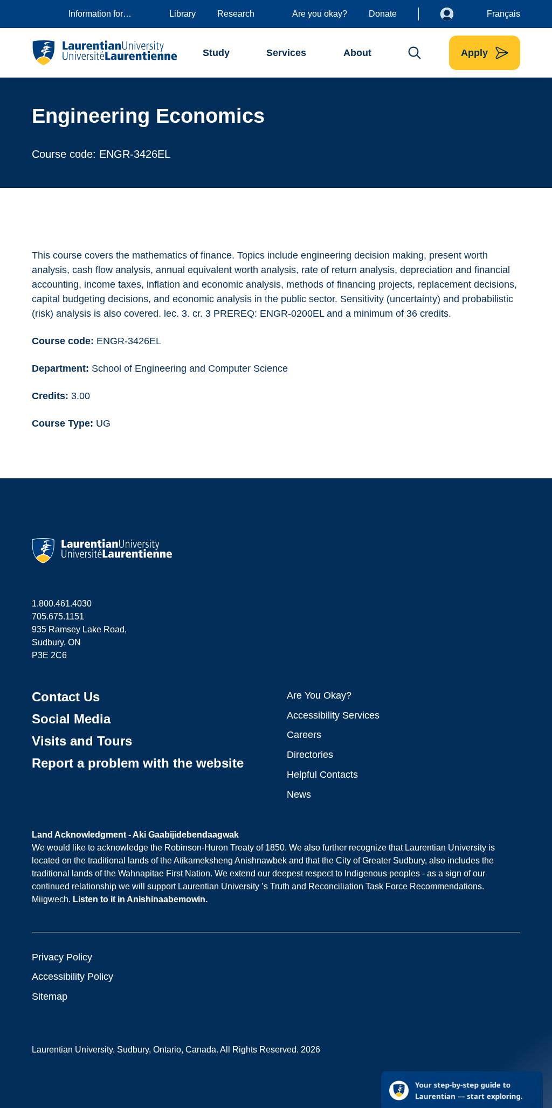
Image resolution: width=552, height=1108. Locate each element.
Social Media (71, 719)
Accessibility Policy (72, 976)
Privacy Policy (62, 957)
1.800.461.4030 (62, 603)
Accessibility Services (333, 715)
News (299, 794)
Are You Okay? (319, 695)
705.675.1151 (58, 616)
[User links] (455, 14)
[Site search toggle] (414, 53)
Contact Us (66, 696)
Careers (304, 734)
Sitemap (49, 996)
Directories (310, 754)
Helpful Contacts (322, 774)
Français (503, 13)
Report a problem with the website (138, 763)
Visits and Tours (82, 741)
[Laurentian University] (104, 52)
